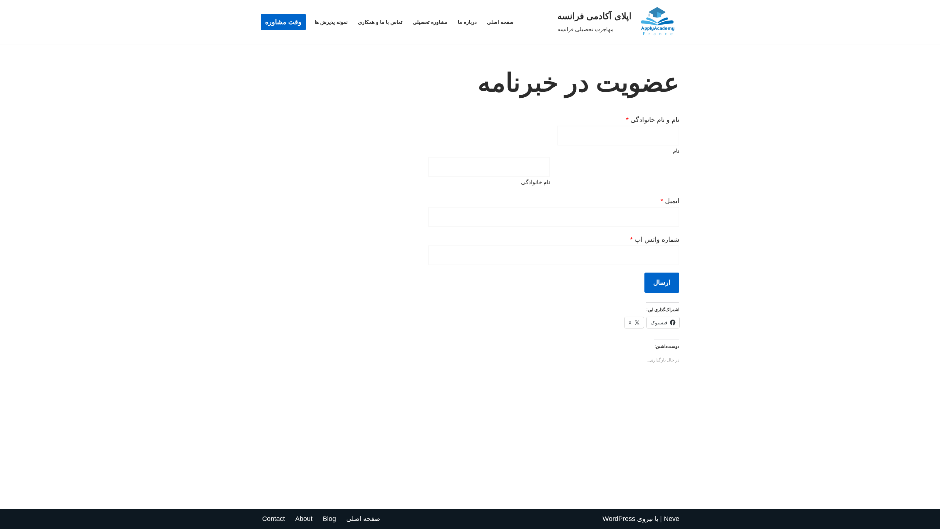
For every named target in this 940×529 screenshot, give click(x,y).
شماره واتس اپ (654, 239)
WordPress (619, 518)
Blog (329, 518)
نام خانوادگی (535, 182)
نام (676, 151)
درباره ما (467, 22)
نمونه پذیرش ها (331, 22)
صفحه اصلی (500, 22)
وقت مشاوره (283, 22)
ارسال (661, 282)
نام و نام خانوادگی (652, 119)
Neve (671, 518)
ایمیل (670, 201)
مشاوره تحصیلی (430, 22)
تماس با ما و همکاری (380, 22)
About (303, 518)
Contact (273, 518)
